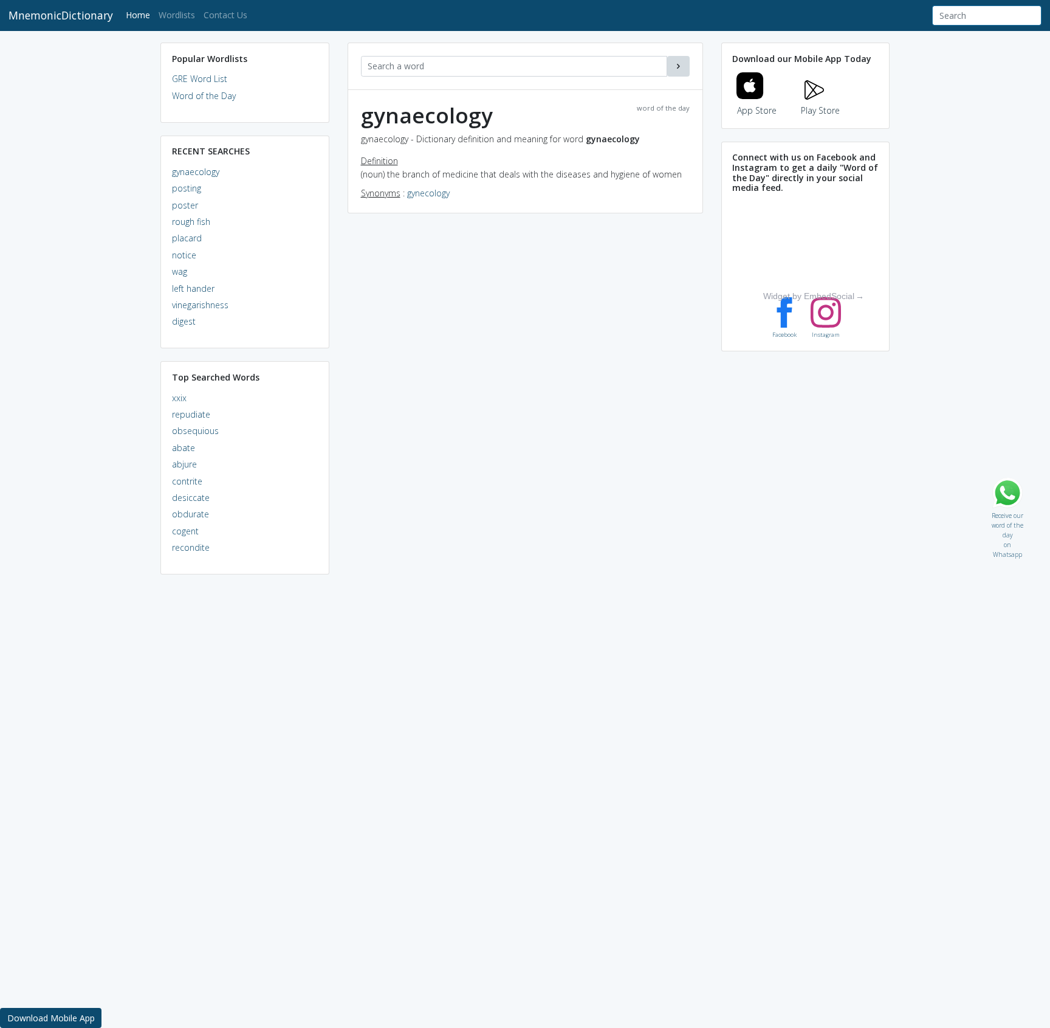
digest (184, 321)
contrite (187, 481)
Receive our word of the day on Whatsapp (1007, 512)
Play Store (820, 110)
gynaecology (195, 172)
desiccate (191, 497)
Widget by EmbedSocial (808, 296)
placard (187, 238)
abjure (184, 464)
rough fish (191, 221)
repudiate (191, 414)
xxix (179, 398)
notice (184, 255)
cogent (185, 531)
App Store (757, 110)
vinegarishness (200, 305)
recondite (191, 547)
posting (186, 188)
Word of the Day (204, 96)
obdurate (190, 514)
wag (179, 271)
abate (183, 448)
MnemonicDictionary (61, 15)
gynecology (428, 193)
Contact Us (225, 15)
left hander (193, 288)
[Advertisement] (244, 769)
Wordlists (177, 15)
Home (140, 15)
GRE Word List (199, 79)
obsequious (195, 430)
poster (185, 205)
